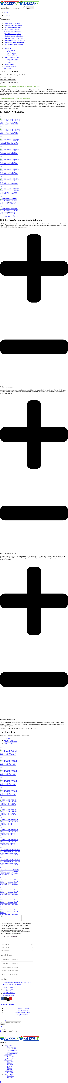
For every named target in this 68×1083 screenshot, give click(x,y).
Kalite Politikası (11, 53)
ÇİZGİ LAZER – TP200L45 (8, 805)
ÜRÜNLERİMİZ (10, 64)
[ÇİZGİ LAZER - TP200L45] (34, 800)
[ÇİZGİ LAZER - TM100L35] (34, 820)
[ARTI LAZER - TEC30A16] (34, 771)
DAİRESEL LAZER (10, 742)
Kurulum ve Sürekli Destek (7, 719)
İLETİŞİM (8, 69)
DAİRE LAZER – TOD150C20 (9, 134)
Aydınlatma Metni (23, 1015)
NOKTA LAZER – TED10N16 (9, 184)
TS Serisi (9, 1069)
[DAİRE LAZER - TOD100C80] (34, 120)
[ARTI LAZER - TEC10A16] (34, 790)
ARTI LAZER (4, 202)
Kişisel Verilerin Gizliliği (23, 1012)
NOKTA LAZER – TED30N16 (9, 164)
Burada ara (3, 8)
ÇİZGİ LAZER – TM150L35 (8, 844)
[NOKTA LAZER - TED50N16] (34, 150)
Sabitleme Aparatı (12, 1053)
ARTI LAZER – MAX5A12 (8, 204)
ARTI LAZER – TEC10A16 (8, 795)
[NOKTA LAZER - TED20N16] (34, 169)
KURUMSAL (9, 48)
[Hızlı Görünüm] (1, 117)
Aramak (29, 8)
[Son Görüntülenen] (5, 1020)
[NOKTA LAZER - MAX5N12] (34, 140)
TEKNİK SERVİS (10, 66)
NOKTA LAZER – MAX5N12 (9, 144)
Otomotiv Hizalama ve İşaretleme (14, 42)
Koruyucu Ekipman (12, 1052)
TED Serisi (3, 152)
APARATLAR (8, 1045)
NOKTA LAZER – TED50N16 (9, 154)
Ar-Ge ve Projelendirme (6, 387)
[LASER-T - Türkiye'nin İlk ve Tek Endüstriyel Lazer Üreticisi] (20, 5)
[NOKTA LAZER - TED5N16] (34, 189)
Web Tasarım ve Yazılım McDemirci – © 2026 (7, 1004)
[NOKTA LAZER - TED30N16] (34, 160)
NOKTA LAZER (5, 142)
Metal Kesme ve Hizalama (12, 29)
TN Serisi (9, 1066)
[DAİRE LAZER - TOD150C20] (34, 130)
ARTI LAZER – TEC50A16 (8, 213)
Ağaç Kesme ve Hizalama (12, 23)
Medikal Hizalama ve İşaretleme (14, 44)
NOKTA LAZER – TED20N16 (9, 174)
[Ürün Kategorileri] (5, 12)
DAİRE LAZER (4, 122)
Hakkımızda (11, 50)
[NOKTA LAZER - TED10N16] (34, 179)
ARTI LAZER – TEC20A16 (8, 785)
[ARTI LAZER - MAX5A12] (34, 199)
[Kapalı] (1, 1029)
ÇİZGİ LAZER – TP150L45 (8, 815)
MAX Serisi (14, 142)
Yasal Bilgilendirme (12, 59)
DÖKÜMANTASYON (12, 57)
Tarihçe (9, 52)
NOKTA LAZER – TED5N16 (8, 194)
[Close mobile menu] (0, 1034)
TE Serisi (9, 1063)
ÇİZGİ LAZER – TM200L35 (8, 834)
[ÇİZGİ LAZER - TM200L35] (34, 830)
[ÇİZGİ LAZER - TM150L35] (34, 840)
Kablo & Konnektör (12, 1050)
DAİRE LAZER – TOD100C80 (9, 124)
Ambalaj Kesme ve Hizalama (13, 25)
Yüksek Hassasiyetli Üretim (8, 553)
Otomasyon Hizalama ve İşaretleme (15, 40)
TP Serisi (12, 803)
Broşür (9, 62)
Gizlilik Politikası (23, 1010)
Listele (2, 81)
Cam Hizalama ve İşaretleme (13, 34)
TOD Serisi (13, 122)
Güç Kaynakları (11, 1048)
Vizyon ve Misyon (12, 55)
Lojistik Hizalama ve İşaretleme (14, 36)
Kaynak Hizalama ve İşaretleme (14, 38)
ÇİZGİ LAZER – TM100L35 (8, 825)
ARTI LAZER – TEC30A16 (8, 775)
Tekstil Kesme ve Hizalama (13, 31)
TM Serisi (12, 823)
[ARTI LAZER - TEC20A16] (34, 781)
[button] (34, 308)
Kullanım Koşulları (23, 1008)
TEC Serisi (12, 212)
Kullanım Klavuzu (12, 61)
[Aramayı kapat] (1, 1028)
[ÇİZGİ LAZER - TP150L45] (34, 810)
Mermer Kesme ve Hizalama (13, 27)
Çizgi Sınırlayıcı (11, 1047)
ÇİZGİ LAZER (8, 740)
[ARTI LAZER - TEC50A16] (34, 209)
